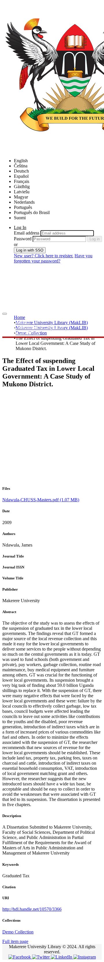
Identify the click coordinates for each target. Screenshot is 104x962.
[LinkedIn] (62, 957)
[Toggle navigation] (4, 314)
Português (23, 207)
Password (22, 238)
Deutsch (21, 171)
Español (21, 176)
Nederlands (24, 202)
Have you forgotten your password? (53, 258)
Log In (20, 227)
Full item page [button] (15, 941)
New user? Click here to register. (43, 255)
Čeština (20, 165)
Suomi (20, 217)
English (21, 160)
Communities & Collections (39, 327)
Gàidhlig (22, 186)
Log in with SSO (29, 250)
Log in (95, 239)
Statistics (22, 322)
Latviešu (21, 191)
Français (21, 181)
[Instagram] (84, 957)
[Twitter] (41, 957)
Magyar (21, 196)
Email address (26, 232)
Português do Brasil (32, 212)
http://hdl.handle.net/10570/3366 (32, 909)
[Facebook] (20, 957)
